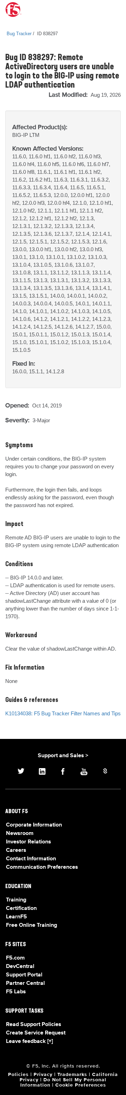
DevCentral (20, 966)
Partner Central (25, 983)
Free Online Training (31, 925)
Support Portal (24, 975)
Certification (21, 908)
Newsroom (20, 833)
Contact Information (31, 859)
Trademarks (72, 1074)
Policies (18, 1074)
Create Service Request (35, 1033)
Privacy (43, 1074)
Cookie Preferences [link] (80, 1085)
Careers (16, 850)
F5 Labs (16, 992)
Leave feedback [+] (29, 1041)
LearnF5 (16, 917)
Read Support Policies (33, 1024)
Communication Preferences (42, 867)
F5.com (15, 958)
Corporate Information (34, 825)
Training (16, 900)
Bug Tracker (19, 33)
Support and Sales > (63, 756)
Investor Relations (28, 842)
